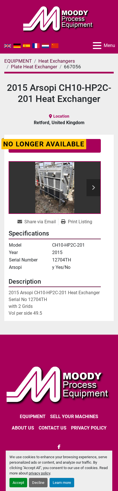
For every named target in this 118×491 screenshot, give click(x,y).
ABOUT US (23, 428)
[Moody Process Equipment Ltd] (59, 384)
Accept (18, 482)
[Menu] (97, 45)
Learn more (62, 482)
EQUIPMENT (33, 416)
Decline (38, 482)
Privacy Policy (89, 428)
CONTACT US (52, 428)
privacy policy (39, 473)
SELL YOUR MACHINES (74, 416)
